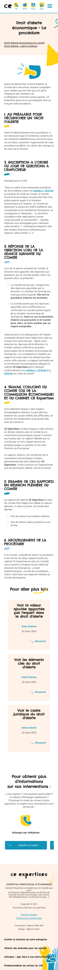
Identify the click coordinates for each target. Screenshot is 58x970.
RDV (42, 8)
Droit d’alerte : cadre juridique (20, 46)
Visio (33, 8)
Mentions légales (29, 914)
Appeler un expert (28, 845)
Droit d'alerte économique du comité (24, 42)
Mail (25, 8)
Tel (16, 8)
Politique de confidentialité (29, 918)
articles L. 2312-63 (43, 190)
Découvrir (40, 641)
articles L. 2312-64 (36, 370)
